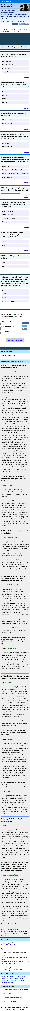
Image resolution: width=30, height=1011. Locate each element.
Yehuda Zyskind (7, 215)
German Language (12, 978)
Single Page (16, 47)
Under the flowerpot (9, 166)
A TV (4, 290)
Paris (7, 980)
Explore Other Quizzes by (16, 989)
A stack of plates (8, 301)
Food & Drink (11, 976)
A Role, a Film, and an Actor (11, 964)
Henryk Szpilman (8, 211)
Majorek (5, 222)
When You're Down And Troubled (13, 961)
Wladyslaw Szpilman (9, 218)
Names (3, 978)
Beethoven (6, 95)
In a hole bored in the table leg (12, 170)
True (3, 241)
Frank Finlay (6, 68)
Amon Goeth (6, 143)
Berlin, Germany (7, 123)
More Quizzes (13, 997)
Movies (3, 976)
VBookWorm (5, 31)
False (4, 245)
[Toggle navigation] (27, 1)
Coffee (21, 978)
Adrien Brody (6, 72)
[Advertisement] (15, 39)
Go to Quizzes (9, 993)
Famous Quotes (20, 976)
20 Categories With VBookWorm (14, 970)
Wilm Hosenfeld (7, 147)
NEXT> (26, 77)
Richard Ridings (7, 65)
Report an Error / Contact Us (15, 1009)
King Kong (14, 980)
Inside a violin (7, 177)
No (3, 266)
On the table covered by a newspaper (15, 173)
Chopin (4, 102)
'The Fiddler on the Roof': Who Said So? (15, 957)
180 (26, 31)
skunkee (3, 929)
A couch (5, 297)
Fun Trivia (7, 1)
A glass (4, 294)
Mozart (4, 91)
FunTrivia (10, 1001)
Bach (4, 99)
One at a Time (6, 47)
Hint (28, 56)
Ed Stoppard (6, 61)
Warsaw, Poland (7, 120)
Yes (3, 263)
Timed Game (25, 47)
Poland (3, 980)
